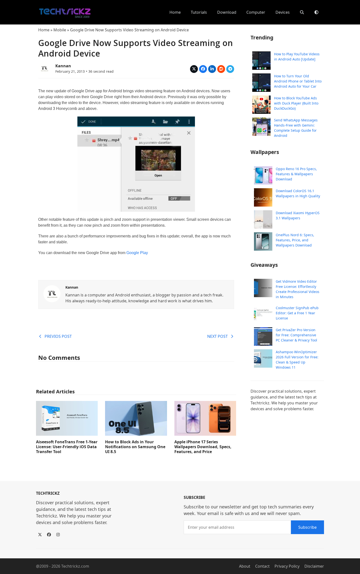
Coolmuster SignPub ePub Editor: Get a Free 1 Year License (297, 312)
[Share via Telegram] (230, 69)
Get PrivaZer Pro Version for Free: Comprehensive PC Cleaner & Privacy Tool (296, 335)
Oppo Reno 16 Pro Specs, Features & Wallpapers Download (296, 173)
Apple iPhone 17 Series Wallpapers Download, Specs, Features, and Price (202, 446)
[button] (302, 12)
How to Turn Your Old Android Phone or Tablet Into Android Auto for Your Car (298, 81)
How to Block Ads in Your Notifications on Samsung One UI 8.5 (135, 446)
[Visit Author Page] (51, 293)
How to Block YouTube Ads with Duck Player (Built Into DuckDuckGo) (296, 103)
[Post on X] (194, 69)
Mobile (59, 30)
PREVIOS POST (58, 336)
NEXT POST (217, 336)
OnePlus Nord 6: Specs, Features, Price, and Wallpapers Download (295, 240)
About (244, 566)
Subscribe (307, 527)
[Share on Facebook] (203, 69)
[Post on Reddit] (221, 69)
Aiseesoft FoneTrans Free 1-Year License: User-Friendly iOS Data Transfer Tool (66, 446)
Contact (262, 566)
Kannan (63, 66)
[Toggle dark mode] (316, 12)
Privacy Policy (287, 566)
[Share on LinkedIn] (212, 69)
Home (43, 30)
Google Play (137, 253)
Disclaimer (314, 566)
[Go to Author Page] (44, 67)
